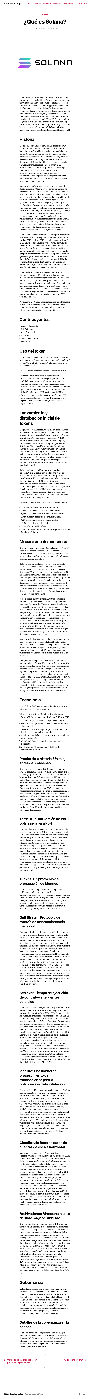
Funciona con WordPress (34, 1394)
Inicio (28, 3)
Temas (78, 3)
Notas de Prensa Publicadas (42, 3)
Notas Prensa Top (12, 3)
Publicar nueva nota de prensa (63, 3)
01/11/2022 (54, 28)
